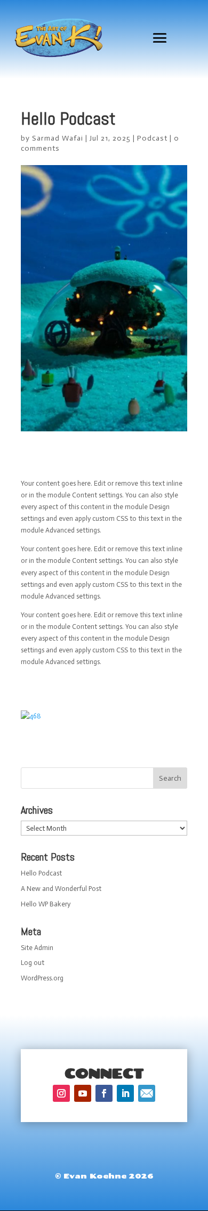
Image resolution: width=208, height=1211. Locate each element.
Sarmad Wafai (57, 138)
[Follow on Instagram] (61, 1093)
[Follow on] (146, 1093)
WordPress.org (42, 978)
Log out (32, 963)
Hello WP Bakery (45, 904)
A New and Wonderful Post (61, 889)
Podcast (152, 138)
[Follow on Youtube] (82, 1093)
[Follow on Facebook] (104, 1093)
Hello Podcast (41, 873)
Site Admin (37, 948)
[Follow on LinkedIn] (125, 1093)
